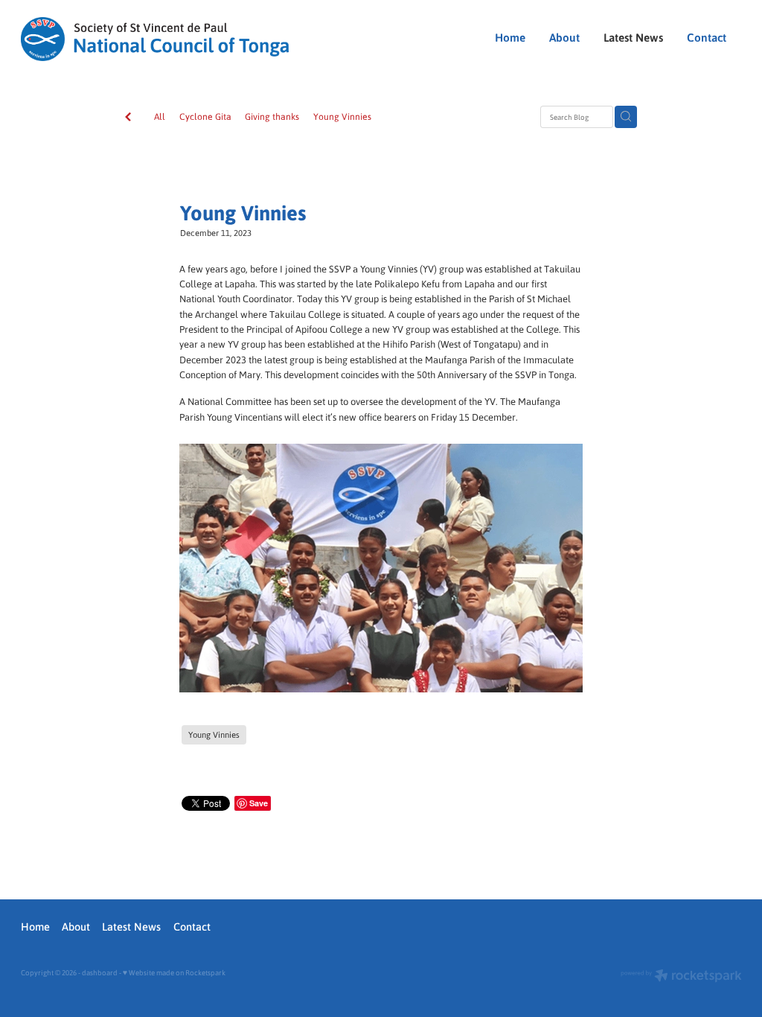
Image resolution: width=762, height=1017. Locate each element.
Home (510, 37)
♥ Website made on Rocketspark (174, 972)
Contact (706, 37)
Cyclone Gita (205, 116)
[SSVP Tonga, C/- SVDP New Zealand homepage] (165, 39)
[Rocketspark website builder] (681, 977)
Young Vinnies (342, 116)
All (159, 116)
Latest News (633, 37)
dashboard (100, 972)
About (564, 37)
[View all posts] (128, 117)
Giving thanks (272, 116)
